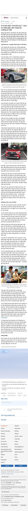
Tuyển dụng (23, 505)
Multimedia (3, 459)
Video (16, 457)
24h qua (3, 462)
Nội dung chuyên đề (19, 452)
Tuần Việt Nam (4, 446)
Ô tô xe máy (3, 441)
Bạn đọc (16, 444)
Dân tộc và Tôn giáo (5, 431)
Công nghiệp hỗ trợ (19, 446)
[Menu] (2, 18)
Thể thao (17, 431)
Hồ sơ (16, 454)
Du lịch (16, 441)
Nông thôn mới (18, 449)
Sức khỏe (3, 438)
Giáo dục (3, 433)
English (2, 454)
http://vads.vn (8, 500)
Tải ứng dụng (5, 505)
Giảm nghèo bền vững (6, 449)
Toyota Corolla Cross (12, 395)
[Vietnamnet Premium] (4, 426)
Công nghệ (17, 438)
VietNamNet (4, 317)
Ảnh (2, 457)
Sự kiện (20, 465)
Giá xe (13, 21)
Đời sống (3, 436)
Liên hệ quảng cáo (5, 491)
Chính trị (17, 425)
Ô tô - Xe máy (6, 21)
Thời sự (2, 428)
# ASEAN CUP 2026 (14, 17)
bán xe (25, 395)
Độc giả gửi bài (14, 505)
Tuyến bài (7, 465)
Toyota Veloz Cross (11, 393)
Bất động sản (4, 444)
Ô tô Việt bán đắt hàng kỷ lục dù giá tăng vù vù (13, 382)
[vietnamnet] (6, 18)
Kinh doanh (17, 428)
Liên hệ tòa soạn (5, 476)
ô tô (23, 49)
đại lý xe (19, 395)
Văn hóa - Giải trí (19, 436)
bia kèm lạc (20, 393)
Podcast (16, 459)
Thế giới (16, 433)
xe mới (4, 395)
